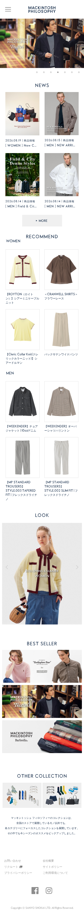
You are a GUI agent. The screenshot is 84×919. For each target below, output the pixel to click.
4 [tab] (59, 74)
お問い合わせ (12, 860)
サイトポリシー (52, 866)
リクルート (11, 866)
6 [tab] (73, 74)
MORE (43, 220)
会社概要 (48, 860)
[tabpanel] (42, 43)
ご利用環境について (55, 872)
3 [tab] (52, 74)
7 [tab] (80, 74)
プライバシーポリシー (18, 872)
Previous (11, 566)
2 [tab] (45, 74)
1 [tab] (38, 74)
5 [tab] (66, 74)
